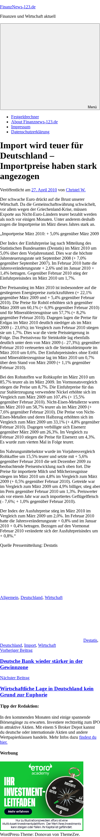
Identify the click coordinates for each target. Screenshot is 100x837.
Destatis (90, 640)
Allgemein (9, 597)
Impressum (20, 126)
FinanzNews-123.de (18, 6)
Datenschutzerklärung (30, 131)
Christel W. (76, 189)
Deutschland (31, 597)
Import (30, 645)
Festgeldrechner (25, 116)
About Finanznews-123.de (34, 121)
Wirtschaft (53, 597)
